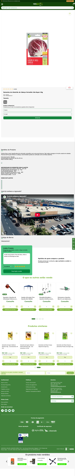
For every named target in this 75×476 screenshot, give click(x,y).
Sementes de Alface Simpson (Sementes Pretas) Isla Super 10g (65, 345)
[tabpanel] (37, 49)
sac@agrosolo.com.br (56, 392)
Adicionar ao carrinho (10, 309)
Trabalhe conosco (5, 389)
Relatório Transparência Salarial (33, 391)
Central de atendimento (57, 396)
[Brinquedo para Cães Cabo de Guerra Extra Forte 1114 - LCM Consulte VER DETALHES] (52, 464)
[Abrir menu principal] (2, 4)
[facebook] (2, 410)
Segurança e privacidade (32, 389)
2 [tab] (39, 367)
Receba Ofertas (4, 393)
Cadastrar (70, 373)
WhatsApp (53, 401)
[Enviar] (72, 7)
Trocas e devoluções (31, 382)
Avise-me (37, 117)
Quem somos (4, 382)
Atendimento (4, 387)
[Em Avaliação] (20, 440)
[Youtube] (9, 410)
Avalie (15, 89)
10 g (5, 102)
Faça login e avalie (16, 271)
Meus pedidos (4, 402)
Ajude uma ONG (5, 391)
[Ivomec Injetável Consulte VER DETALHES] (32, 464)
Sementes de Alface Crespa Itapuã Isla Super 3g (45, 345)
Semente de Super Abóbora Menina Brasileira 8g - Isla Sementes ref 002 (27, 346)
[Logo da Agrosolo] (38, 4)
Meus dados (4, 404)
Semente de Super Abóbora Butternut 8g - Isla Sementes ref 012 (10, 346)
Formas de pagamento (31, 384)
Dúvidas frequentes (5, 384)
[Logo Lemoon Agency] (65, 449)
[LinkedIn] (13, 410)
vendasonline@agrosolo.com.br (58, 386)
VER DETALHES (22, 464)
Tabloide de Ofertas (6, 395)
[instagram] (6, 410)
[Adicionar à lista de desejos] (69, 13)
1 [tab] (35, 367)
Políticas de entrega (30, 387)
